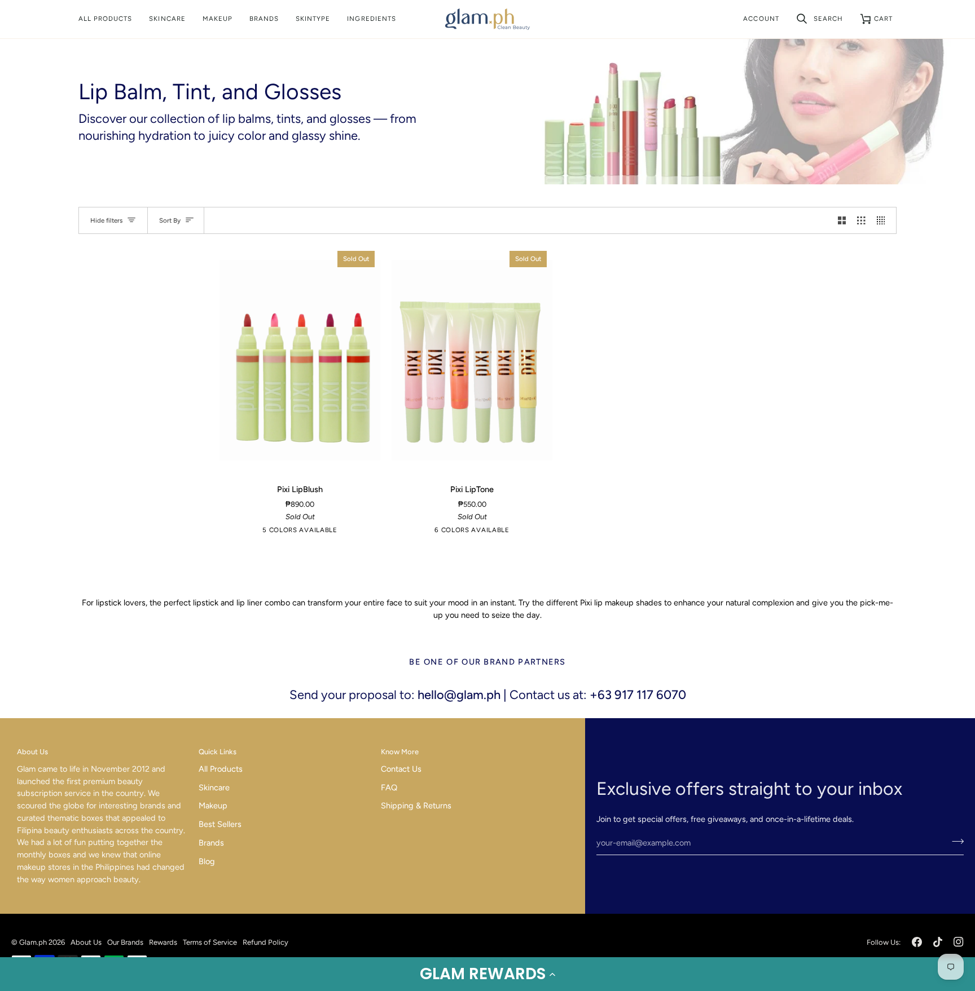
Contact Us (401, 769)
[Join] (954, 842)
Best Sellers (220, 824)
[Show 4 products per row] (884, 220)
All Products (221, 769)
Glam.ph (33, 942)
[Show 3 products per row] (861, 220)
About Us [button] (32, 751)
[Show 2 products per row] (842, 220)
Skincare (214, 787)
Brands (211, 843)
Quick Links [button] (217, 751)
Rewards (163, 942)
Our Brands (125, 942)
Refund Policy (265, 942)
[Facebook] (917, 942)
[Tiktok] (937, 942)
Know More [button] (400, 751)
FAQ (389, 787)
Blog (207, 861)
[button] (487, 974)
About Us (86, 942)
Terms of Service (210, 942)
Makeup (213, 805)
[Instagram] (959, 942)
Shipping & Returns (416, 805)
